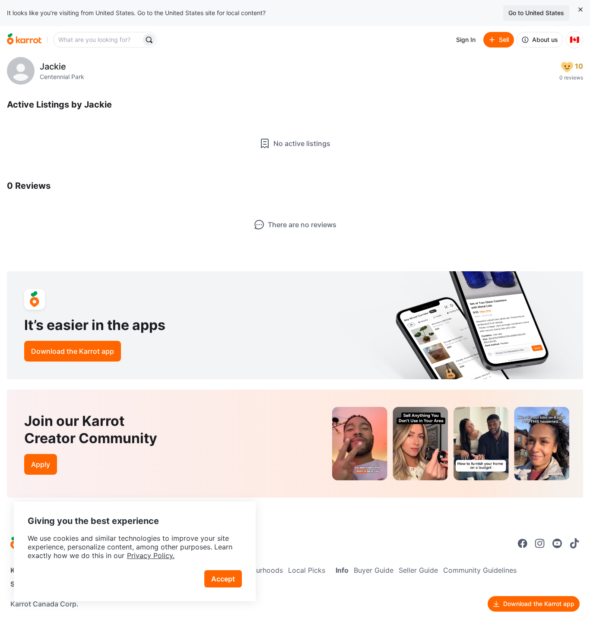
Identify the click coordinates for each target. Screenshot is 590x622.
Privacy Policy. (150, 555)
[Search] (149, 40)
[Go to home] (24, 39)
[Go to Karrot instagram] (540, 543)
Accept (223, 578)
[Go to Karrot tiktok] (574, 543)
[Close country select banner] (580, 9)
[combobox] (98, 40)
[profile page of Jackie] (21, 71)
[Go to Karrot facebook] (522, 543)
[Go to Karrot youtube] (557, 543)
